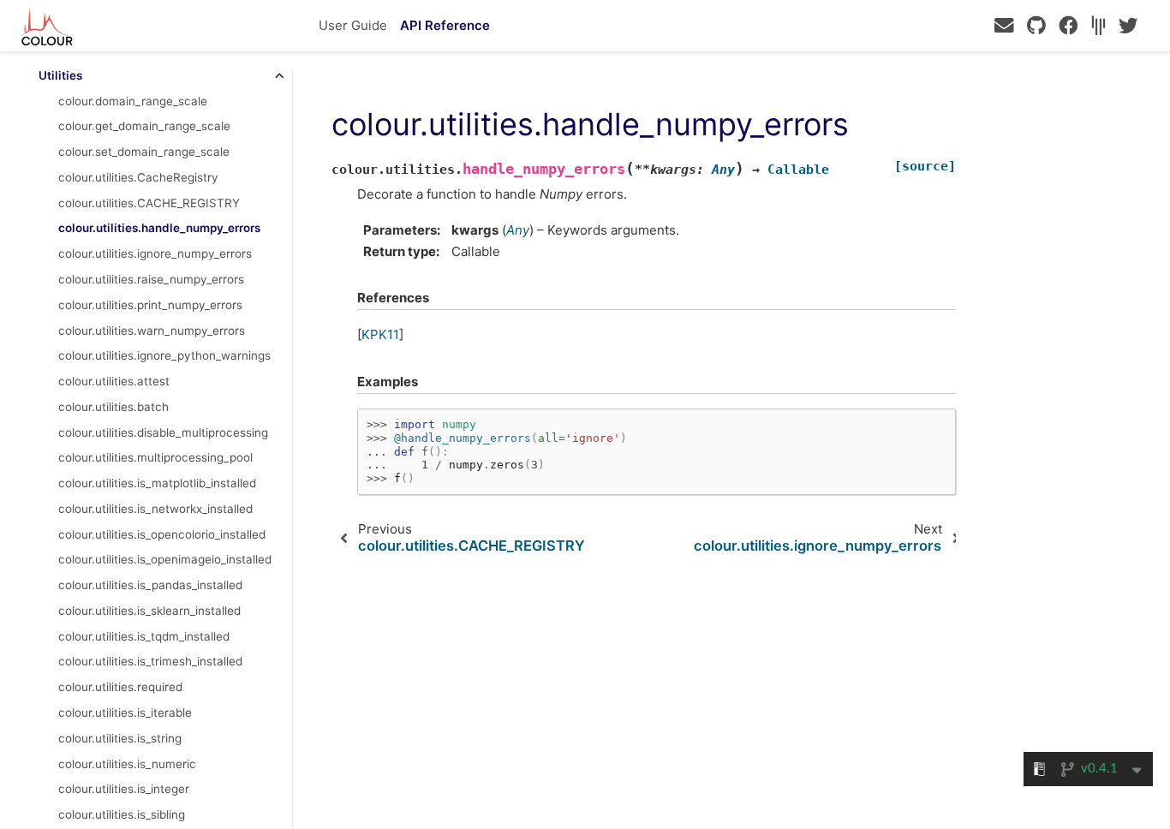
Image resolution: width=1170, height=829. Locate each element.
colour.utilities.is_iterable (125, 712)
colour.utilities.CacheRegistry (138, 177)
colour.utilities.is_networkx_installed (155, 509)
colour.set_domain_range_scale (144, 151)
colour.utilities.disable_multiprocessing (163, 432)
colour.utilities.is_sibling (121, 814)
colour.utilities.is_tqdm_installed (144, 636)
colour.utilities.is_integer (123, 789)
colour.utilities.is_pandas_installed (150, 585)
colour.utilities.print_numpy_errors (150, 305)
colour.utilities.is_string (120, 738)
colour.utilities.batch (113, 407)
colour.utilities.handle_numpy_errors (159, 228)
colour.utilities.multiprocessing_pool (155, 457)
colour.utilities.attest (114, 381)
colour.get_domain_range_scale (144, 126)
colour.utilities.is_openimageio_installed (165, 559)
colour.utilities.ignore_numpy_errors (155, 253)
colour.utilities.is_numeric (127, 764)
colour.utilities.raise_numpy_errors (151, 279)
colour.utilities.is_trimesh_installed (150, 661)
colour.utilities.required (120, 687)
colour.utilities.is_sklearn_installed (149, 610)
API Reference (445, 25)
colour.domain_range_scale (132, 101)
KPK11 (380, 334)
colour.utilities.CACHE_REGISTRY (149, 203)
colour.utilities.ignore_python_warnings (164, 355)
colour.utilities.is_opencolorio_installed (162, 534)
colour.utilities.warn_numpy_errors (151, 330)
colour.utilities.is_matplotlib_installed (157, 483)
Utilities (60, 75)
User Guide (353, 25)
